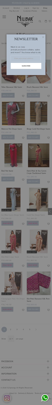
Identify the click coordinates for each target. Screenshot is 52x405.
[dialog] (26, 202)
